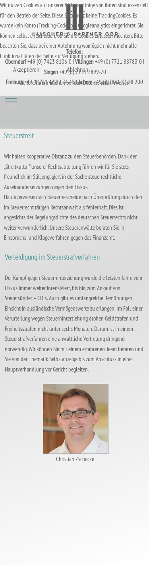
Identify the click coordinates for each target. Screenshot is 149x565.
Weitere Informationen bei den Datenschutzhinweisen (74, 82)
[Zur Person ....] (75, 418)
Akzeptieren (26, 69)
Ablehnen (77, 69)
